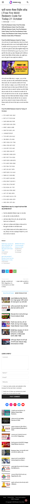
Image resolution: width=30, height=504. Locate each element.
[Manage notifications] (26, 500)
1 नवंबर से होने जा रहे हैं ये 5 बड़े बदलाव (22, 282)
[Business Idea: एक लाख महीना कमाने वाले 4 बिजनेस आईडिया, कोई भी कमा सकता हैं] (6, 452)
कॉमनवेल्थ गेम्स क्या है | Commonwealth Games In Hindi (20, 245)
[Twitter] (7, 271)
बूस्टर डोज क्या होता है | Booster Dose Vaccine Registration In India (8, 258)
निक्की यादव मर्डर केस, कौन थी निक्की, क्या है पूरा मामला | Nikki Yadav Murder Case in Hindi (19, 324)
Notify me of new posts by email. (12, 393)
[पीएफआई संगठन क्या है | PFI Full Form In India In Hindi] (6, 316)
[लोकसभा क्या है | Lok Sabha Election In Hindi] (6, 421)
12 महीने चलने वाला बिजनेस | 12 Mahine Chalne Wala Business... (18, 412)
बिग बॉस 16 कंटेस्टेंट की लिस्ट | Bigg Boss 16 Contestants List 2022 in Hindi (8, 284)
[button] (3, 2)
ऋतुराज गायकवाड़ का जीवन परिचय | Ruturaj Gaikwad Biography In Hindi (19, 428)
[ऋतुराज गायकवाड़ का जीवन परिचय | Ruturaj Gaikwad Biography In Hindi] (6, 429)
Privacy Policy (11, 497)
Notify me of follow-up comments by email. (14, 391)
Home (4, 497)
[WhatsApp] (14, 271)
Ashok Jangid (6, 21)
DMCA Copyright (15, 499)
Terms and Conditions (20, 497)
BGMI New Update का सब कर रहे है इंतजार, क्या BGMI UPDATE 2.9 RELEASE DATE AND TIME (7, 247)
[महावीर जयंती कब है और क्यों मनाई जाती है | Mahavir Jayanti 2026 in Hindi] (6, 484)
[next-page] (5, 348)
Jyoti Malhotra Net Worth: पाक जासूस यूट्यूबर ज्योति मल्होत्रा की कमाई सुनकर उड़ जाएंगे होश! (19, 300)
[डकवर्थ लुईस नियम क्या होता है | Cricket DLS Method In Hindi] (6, 468)
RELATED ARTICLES (8, 293)
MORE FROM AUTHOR (21, 293)
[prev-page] (3, 348)
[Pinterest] (11, 271)
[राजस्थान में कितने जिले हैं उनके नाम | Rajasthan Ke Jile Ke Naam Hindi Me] (6, 476)
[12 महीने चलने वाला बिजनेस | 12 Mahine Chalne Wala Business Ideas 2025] (6, 413)
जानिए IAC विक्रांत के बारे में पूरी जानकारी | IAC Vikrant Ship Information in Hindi (19, 342)
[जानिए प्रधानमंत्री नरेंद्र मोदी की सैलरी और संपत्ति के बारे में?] (6, 308)
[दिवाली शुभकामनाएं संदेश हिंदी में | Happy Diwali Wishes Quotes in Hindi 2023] (6, 444)
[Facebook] (3, 271)
